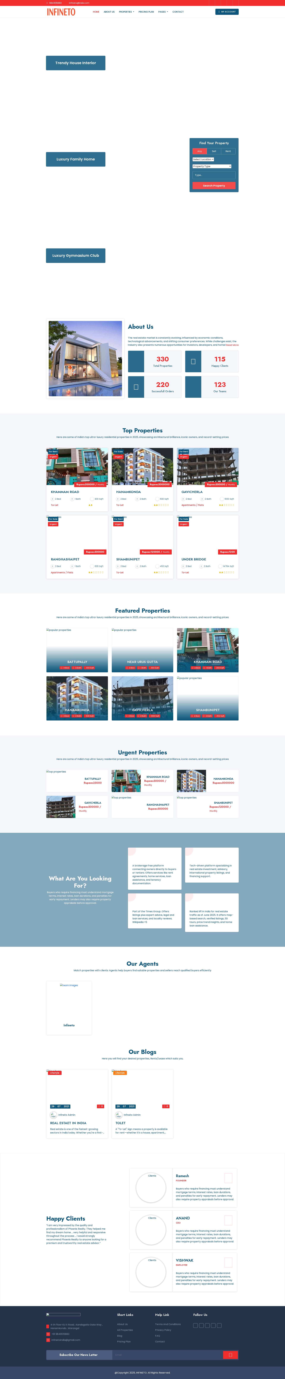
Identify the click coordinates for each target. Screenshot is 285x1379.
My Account (228, 11)
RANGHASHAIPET (65, 559)
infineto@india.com (78, 2)
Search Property (214, 185)
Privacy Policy (163, 1330)
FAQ (157, 1336)
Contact (178, 11)
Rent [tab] (228, 151)
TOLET (120, 1123)
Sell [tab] (214, 151)
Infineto (69, 1025)
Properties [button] (125, 11)
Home (96, 11)
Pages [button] (162, 11)
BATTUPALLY (93, 779)
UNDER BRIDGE (194, 559)
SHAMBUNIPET (128, 559)
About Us (109, 11)
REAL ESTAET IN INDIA (68, 1123)
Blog (119, 1336)
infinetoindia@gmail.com (66, 1340)
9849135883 (55, 2)
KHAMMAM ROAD (65, 491)
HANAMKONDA (128, 491)
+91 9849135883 (60, 1334)
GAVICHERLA (192, 491)
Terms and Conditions (168, 1324)
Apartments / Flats (193, 505)
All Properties (125, 1330)
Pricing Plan (146, 11)
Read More (232, 345)
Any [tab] (199, 151)
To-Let (54, 505)
